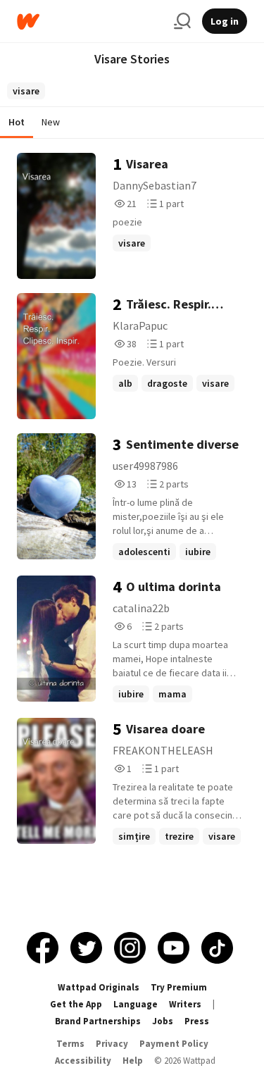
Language (135, 1004)
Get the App (76, 1004)
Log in (224, 21)
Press (196, 1021)
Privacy (112, 1044)
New (51, 122)
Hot (16, 122)
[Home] (90, 21)
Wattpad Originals (98, 987)
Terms (70, 1044)
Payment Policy (173, 1044)
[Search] (182, 21)
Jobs (162, 1021)
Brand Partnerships (98, 1021)
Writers (185, 1004)
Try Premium (179, 987)
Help (132, 1061)
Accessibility (83, 1061)
